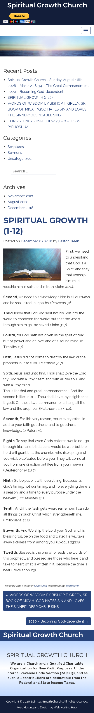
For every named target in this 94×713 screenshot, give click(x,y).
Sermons (15, 153)
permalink (72, 585)
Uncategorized (19, 159)
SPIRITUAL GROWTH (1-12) (30, 97)
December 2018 (20, 208)
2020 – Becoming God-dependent (35, 92)
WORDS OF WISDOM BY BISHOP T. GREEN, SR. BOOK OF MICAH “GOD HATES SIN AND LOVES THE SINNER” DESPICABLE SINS (47, 109)
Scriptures (16, 147)
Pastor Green (68, 241)
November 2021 (20, 196)
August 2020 (18, 202)
